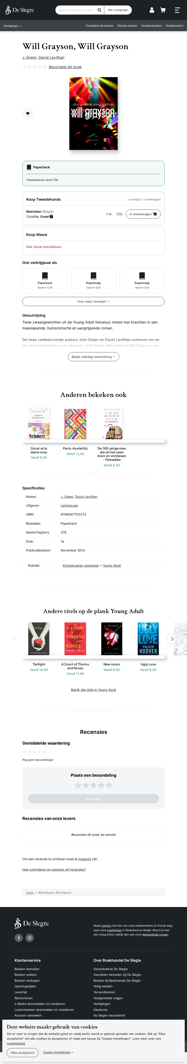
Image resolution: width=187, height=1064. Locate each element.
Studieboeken (174, 25)
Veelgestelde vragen (155, 934)
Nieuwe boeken (127, 25)
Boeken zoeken (26, 974)
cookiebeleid (16, 1043)
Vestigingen (102, 1004)
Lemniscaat (69, 505)
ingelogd (84, 859)
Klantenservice (28, 960)
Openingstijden (25, 986)
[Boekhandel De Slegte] (19, 10)
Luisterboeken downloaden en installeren (44, 1009)
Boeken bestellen (27, 969)
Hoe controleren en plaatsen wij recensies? (54, 869)
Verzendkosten (104, 992)
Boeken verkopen (27, 980)
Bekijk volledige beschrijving (92, 357)
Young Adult (112, 565)
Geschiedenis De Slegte (111, 969)
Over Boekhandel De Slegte (117, 960)
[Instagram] (29, 938)
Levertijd (21, 992)
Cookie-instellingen (57, 1052)
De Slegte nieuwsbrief (109, 1015)
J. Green (29, 57)
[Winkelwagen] (162, 10)
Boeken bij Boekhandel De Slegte (117, 980)
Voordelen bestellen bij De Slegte (117, 974)
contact (106, 925)
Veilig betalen (103, 986)
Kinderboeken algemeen (81, 565)
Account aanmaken (28, 1015)
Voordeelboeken (151, 25)
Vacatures (101, 1009)
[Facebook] (18, 938)
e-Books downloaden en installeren (40, 1004)
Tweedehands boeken (100, 25)
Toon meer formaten (91, 301)
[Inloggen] (151, 10)
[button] (15, 638)
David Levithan (51, 57)
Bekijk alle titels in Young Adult (93, 690)
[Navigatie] (177, 10)
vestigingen (114, 930)
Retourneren (24, 998)
